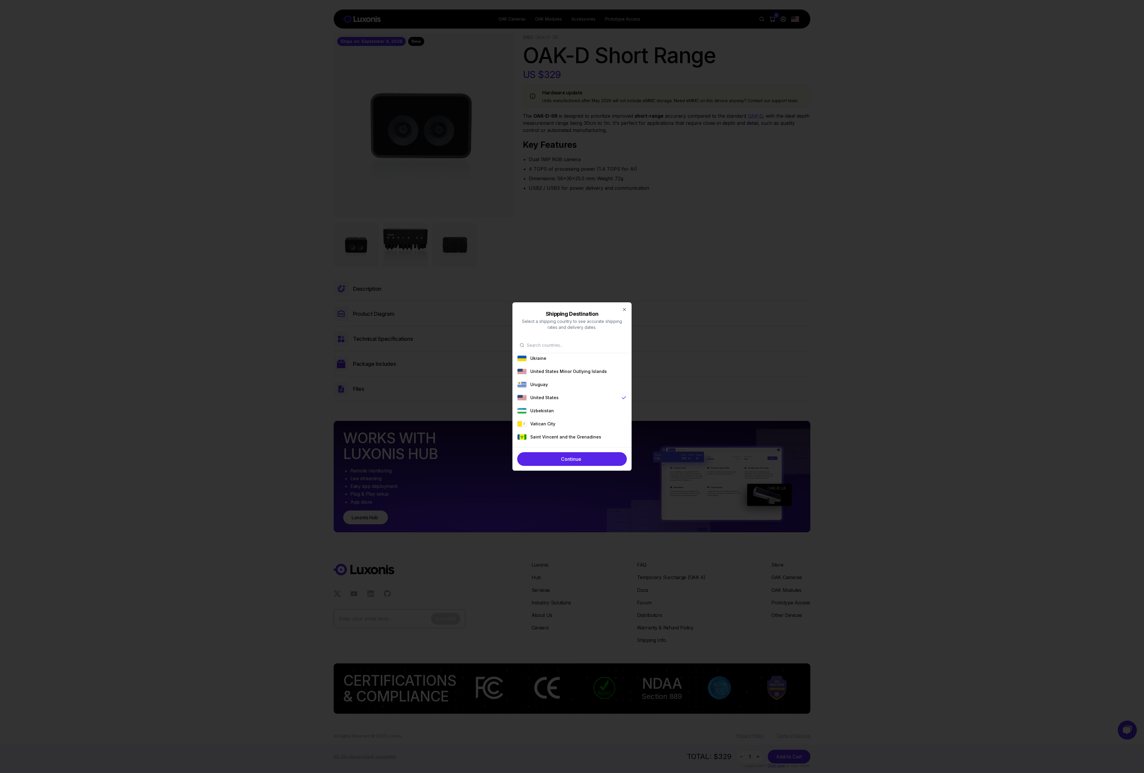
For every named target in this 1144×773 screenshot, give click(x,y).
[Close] (624, 309)
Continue (571, 459)
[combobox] (575, 345)
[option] (572, 358)
